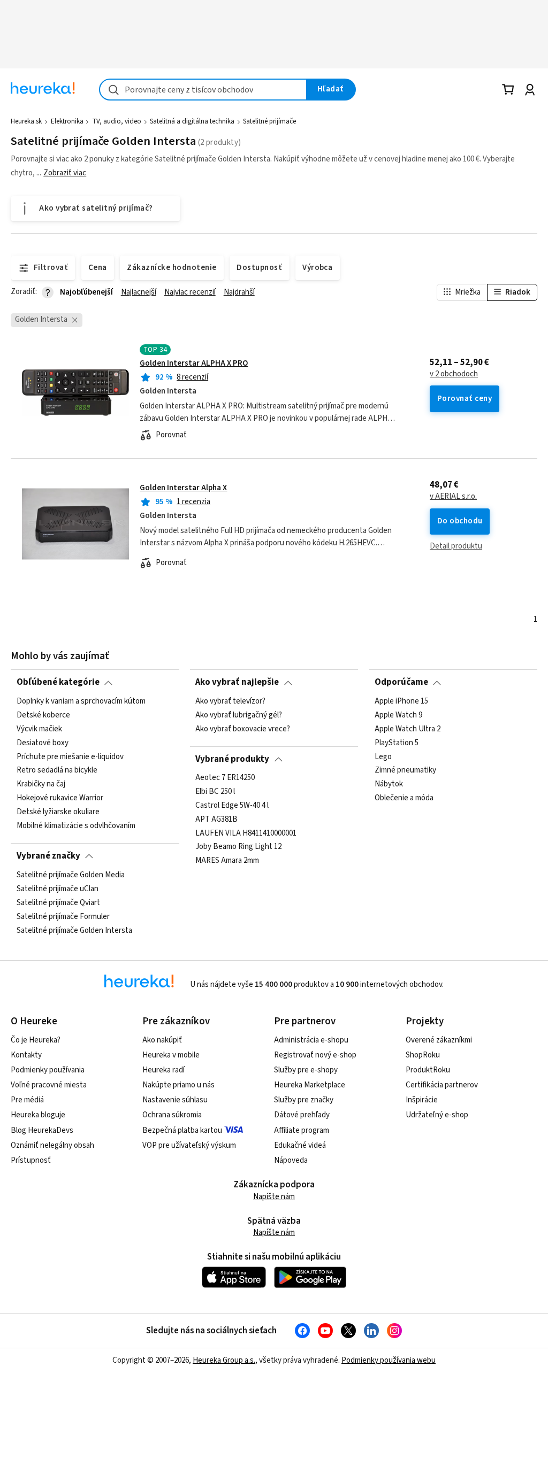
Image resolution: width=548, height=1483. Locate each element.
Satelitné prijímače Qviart (58, 902)
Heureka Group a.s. (224, 1360)
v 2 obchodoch (454, 374)
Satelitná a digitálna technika (192, 121)
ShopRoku (423, 1055)
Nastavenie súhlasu (175, 1100)
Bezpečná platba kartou (182, 1130)
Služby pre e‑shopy (306, 1070)
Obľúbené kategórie (58, 682)
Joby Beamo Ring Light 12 (238, 847)
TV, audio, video (116, 121)
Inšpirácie (422, 1100)
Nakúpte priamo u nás (178, 1085)
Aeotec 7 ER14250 (225, 778)
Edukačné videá (300, 1145)
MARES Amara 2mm (227, 861)
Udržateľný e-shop (437, 1115)
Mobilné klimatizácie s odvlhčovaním (76, 825)
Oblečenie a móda (404, 798)
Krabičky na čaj (41, 784)
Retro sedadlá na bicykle (57, 770)
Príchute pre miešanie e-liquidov (70, 756)
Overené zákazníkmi (439, 1040)
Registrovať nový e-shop (315, 1055)
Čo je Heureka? (35, 1040)
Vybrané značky (48, 855)
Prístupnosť (31, 1160)
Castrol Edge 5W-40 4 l (232, 805)
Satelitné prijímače (269, 121)
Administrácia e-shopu (311, 1040)
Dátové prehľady (302, 1115)
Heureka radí (163, 1070)
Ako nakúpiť (162, 1040)
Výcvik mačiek (39, 728)
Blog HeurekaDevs (42, 1130)
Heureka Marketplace (309, 1085)
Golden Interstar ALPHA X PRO (194, 363)
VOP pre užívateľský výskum (189, 1145)
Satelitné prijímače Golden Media (71, 875)
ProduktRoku (428, 1070)
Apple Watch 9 (398, 714)
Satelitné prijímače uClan (57, 888)
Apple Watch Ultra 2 (407, 728)
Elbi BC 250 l (215, 791)
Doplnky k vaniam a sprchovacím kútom (81, 701)
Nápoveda (291, 1160)
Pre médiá (27, 1100)
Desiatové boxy (42, 742)
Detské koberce (43, 714)
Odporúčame (401, 682)
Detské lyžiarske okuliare (58, 812)
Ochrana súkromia (172, 1115)
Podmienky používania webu (388, 1360)
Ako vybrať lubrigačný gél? (238, 714)
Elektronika (67, 121)
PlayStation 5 (396, 742)
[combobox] (203, 90)
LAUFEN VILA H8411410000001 (245, 833)
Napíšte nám (274, 1196)
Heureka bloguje (38, 1115)
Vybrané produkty (232, 759)
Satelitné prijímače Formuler (63, 916)
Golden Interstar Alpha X (183, 487)
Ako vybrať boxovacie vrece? (242, 728)
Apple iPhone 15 (401, 701)
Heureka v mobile (171, 1055)
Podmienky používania (48, 1070)
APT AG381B (216, 819)
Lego (383, 756)
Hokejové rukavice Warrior (60, 798)
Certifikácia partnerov (442, 1085)
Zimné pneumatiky (405, 770)
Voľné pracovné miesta (49, 1085)
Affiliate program (301, 1130)
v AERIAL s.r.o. (453, 496)
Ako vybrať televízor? (230, 701)
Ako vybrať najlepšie (237, 682)
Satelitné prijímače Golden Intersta (74, 930)
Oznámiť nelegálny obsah (52, 1145)
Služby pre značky (303, 1100)
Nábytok (389, 784)
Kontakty (26, 1055)
